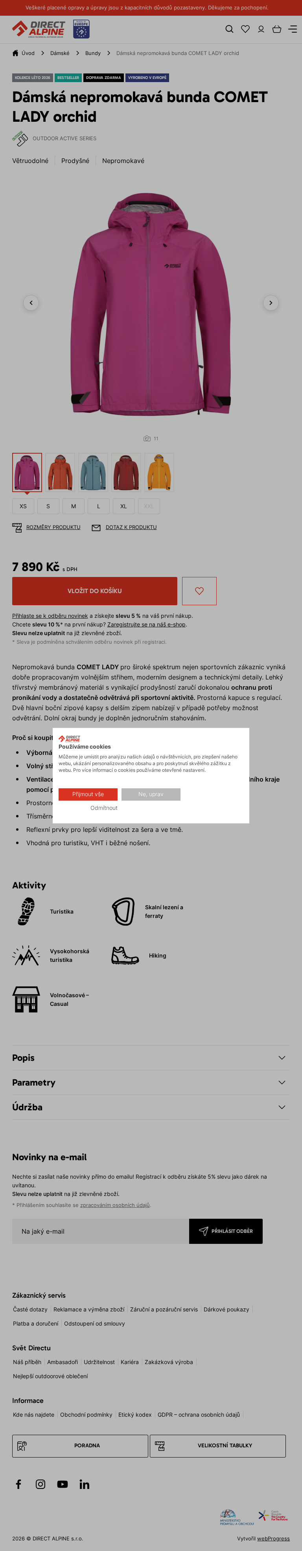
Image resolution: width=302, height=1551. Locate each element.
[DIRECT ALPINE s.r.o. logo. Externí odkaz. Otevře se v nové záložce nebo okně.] (69, 738)
